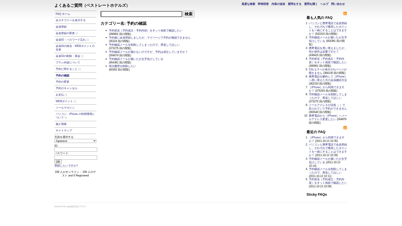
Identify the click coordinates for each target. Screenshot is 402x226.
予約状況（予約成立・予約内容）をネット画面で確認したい (328, 60)
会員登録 (61, 26)
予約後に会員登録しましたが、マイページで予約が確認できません (150, 37)
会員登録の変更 (66, 33)
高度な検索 (248, 3)
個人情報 (61, 124)
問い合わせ (338, 3)
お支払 (60, 94)
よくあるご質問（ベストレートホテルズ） (92, 5)
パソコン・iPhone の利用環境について (75, 115)
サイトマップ (64, 130)
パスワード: (61, 153)
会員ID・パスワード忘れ (71, 39)
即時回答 (263, 3)
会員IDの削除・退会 (68, 56)
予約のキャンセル (66, 88)
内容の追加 (278, 3)
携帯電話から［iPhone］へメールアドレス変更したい (328, 117)
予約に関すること (67, 69)
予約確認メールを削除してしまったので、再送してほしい (328, 96)
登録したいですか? (66, 165)
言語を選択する (63, 137)
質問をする (295, 3)
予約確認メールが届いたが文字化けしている (136, 58)
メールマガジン (65, 107)
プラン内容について (68, 62)
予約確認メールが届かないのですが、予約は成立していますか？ (148, 51)
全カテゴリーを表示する (71, 20)
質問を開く (311, 3)
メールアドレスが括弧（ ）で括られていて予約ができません (328, 106)
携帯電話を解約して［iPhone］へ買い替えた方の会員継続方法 (328, 78)
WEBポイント (65, 101)
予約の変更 (62, 81)
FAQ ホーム (63, 13)
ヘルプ (324, 3)
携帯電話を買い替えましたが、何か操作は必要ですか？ (328, 49)
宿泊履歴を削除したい (122, 66)
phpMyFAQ (73, 206)
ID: (56, 145)
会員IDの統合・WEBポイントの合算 (75, 47)
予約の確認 (62, 75)
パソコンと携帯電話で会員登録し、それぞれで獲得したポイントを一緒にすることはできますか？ (328, 28)
